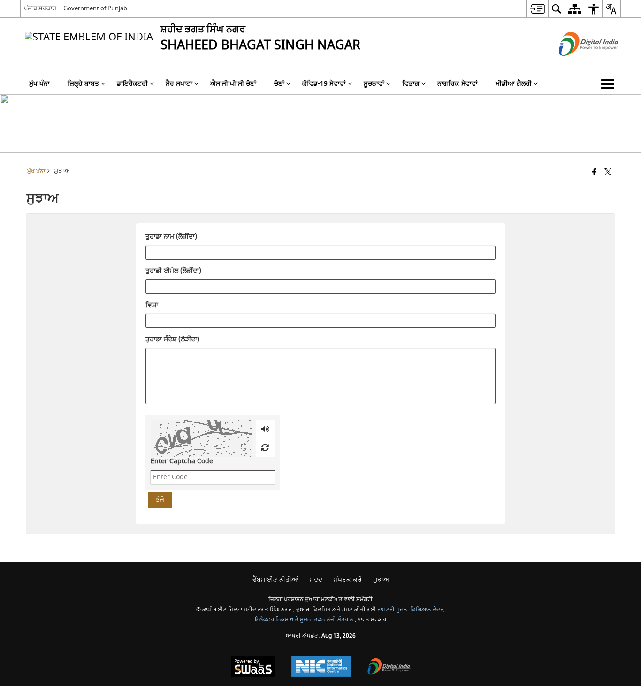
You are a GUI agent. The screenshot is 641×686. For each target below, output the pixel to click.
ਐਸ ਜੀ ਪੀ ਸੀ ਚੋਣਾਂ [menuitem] (233, 84)
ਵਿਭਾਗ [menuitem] (411, 84)
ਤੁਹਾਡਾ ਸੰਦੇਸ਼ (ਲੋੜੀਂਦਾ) (172, 339)
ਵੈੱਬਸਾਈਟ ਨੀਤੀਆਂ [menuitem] (275, 580)
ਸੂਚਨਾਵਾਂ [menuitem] (374, 84)
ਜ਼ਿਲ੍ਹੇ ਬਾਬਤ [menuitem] (83, 84)
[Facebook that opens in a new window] (594, 173)
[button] (609, 84)
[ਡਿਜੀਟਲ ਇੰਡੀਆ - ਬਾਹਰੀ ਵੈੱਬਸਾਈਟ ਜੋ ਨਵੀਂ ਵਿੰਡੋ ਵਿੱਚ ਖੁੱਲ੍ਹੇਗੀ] (577, 64)
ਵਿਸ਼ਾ (151, 305)
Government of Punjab (95, 8)
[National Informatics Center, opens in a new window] (321, 667)
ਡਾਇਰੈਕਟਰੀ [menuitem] (132, 84)
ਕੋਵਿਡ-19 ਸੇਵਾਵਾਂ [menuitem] (324, 84)
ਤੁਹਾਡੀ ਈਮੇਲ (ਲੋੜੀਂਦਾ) (173, 271)
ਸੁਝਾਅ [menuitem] (381, 580)
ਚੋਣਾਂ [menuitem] (279, 84)
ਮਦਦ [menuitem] (316, 580)
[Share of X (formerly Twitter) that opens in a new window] (608, 173)
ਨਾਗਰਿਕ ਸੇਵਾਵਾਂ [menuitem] (457, 84)
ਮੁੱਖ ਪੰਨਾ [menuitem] (39, 84)
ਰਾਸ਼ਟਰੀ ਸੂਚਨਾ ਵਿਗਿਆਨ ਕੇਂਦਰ (410, 610)
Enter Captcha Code (182, 461)
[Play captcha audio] (265, 429)
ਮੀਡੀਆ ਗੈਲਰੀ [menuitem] (514, 84)
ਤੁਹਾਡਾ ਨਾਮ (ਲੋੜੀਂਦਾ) (171, 237)
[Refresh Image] (265, 447)
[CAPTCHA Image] (201, 438)
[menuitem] (537, 8)
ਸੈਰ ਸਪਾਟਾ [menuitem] (179, 84)
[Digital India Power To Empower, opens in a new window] (389, 667)
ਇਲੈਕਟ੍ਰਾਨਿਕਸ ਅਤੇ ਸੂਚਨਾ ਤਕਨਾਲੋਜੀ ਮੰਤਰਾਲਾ (305, 620)
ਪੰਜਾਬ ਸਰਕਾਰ (40, 8)
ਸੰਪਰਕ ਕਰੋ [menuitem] (348, 580)
